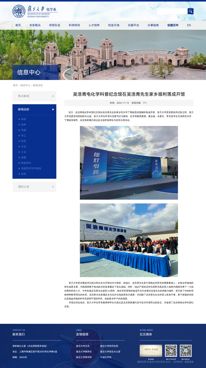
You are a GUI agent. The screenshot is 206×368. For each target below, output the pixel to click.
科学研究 (74, 25)
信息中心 (25, 85)
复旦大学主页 (83, 346)
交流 (23, 146)
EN (189, 25)
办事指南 (153, 25)
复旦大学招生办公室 (110, 351)
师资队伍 (54, 25)
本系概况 (34, 25)
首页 (18, 25)
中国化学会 (105, 357)
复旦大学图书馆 (84, 357)
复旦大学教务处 (84, 351)
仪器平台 (133, 25)
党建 (23, 130)
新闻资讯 (26, 162)
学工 (23, 135)
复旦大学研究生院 (109, 346)
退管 (23, 157)
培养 (23, 124)
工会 (23, 152)
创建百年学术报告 (31, 168)
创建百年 (173, 25)
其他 (23, 173)
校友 (23, 141)
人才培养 (94, 25)
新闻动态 (38, 85)
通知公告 (23, 186)
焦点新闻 (23, 96)
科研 (23, 119)
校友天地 (113, 25)
